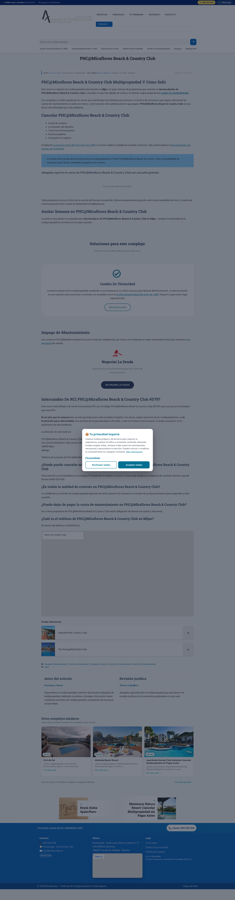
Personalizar (92, 457)
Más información (134, 451)
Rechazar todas (101, 464)
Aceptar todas (134, 464)
